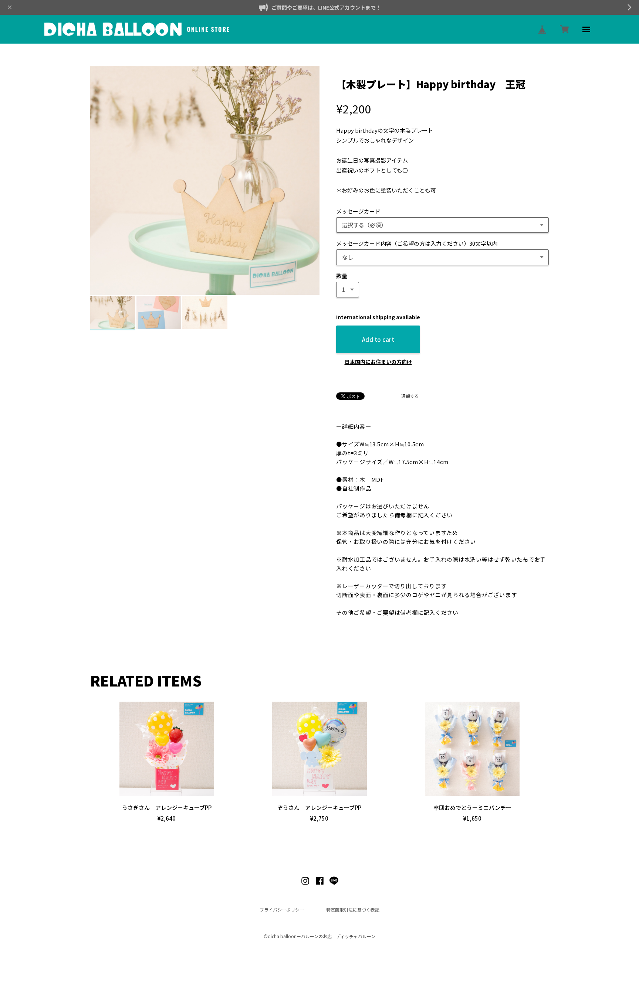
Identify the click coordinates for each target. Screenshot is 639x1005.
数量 (341, 276)
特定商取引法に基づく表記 (352, 909)
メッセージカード (358, 211)
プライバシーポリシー (282, 909)
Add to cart (378, 339)
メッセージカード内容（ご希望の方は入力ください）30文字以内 (416, 243)
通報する (410, 396)
